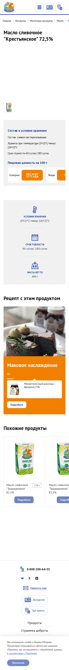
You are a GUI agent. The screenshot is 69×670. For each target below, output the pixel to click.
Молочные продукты (41, 20)
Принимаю (18, 662)
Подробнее (16, 404)
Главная (7, 20)
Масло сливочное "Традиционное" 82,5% (17, 488)
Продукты (20, 20)
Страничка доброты (34, 631)
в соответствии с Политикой (22, 653)
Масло (60, 20)
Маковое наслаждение (32, 365)
